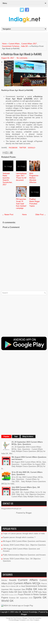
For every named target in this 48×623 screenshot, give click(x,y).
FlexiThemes (17, 618)
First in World (10, 586)
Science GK (14, 598)
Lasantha (38, 618)
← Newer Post (7, 215)
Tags (16, 436)
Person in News (31, 594)
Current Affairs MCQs (27, 583)
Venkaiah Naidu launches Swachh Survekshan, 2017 (7, 179)
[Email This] (4, 152)
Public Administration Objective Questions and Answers (24, 555)
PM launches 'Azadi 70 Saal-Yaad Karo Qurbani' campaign (21, 203)
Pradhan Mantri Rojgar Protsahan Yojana (34, 202)
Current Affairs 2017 (29, 44)
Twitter (22, 148)
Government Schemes (10, 46)
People (20, 595)
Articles (4, 580)
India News (42, 592)
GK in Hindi (20, 586)
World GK (7, 600)
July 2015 (4, 594)
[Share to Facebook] (11, 152)
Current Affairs (14, 44)
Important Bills (7, 589)
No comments (22, 58)
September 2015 (26, 598)
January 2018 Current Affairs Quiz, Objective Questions (24, 545)
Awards (12, 580)
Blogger (28, 513)
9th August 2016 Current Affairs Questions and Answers (24, 541)
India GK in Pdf (30, 592)
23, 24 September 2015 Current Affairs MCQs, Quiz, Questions (27, 443)
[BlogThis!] (6, 152)
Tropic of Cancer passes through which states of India (24, 534)
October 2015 (13, 594)
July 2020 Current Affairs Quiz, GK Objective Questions (26, 488)
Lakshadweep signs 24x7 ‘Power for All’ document (21, 176)
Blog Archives (28, 436)
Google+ (31, 148)
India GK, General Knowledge (25, 612)
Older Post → (40, 215)
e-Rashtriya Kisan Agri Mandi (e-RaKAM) (21, 54)
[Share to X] (9, 152)
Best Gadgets (34, 620)
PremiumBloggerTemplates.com (19, 620)
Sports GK (40, 597)
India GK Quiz (15, 592)
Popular (6, 436)
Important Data (19, 589)
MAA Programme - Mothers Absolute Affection (34, 177)
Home (4, 44)
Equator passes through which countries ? (19, 537)
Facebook (12, 148)
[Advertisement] (24, 37)
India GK (24, 46)
